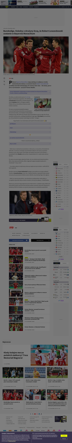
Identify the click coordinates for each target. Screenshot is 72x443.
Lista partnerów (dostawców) (37, 438)
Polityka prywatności (11, 441)
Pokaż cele (64, 438)
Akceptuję (64, 435)
